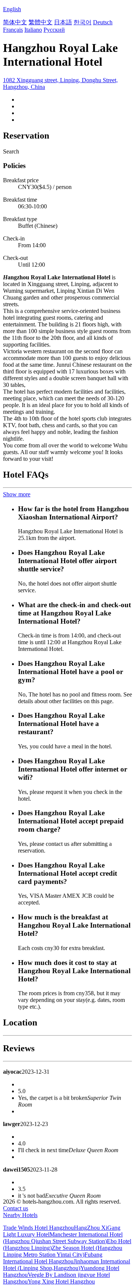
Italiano (33, 30)
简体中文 (15, 22)
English (12, 9)
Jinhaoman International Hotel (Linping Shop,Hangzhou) (66, 1264)
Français (13, 30)
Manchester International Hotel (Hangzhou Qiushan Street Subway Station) (63, 1237)
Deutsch (102, 22)
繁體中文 (40, 22)
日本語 (63, 22)
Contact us (15, 1208)
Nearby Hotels (20, 1215)
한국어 (83, 22)
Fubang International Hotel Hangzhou (52, 1257)
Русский (54, 30)
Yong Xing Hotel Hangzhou (61, 1281)
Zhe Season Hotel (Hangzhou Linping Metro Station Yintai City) (62, 1251)
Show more (16, 494)
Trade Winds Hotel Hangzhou (38, 1228)
